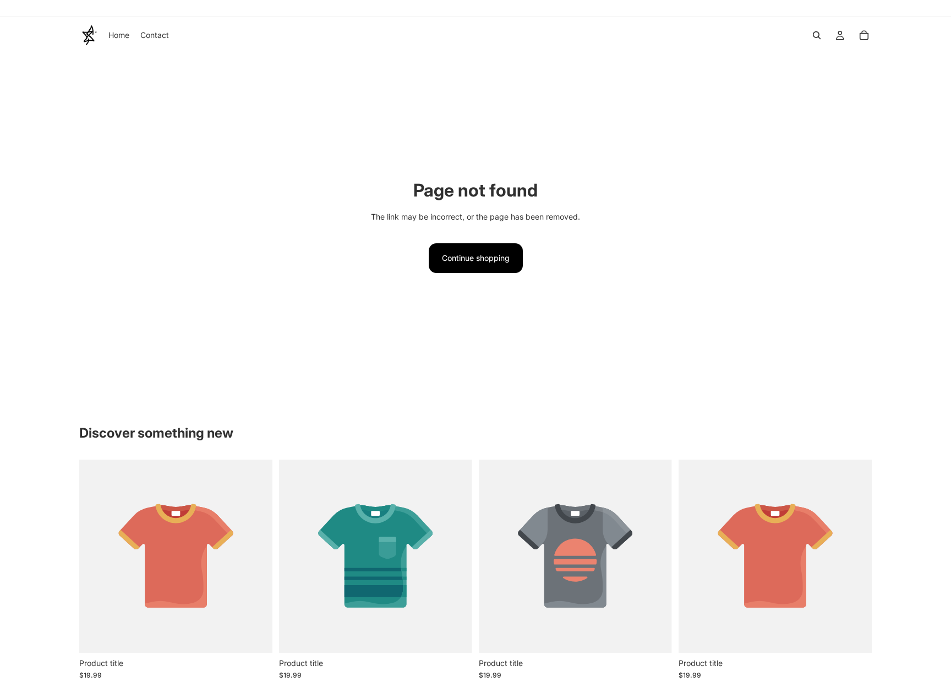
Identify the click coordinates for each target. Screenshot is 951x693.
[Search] (817, 35)
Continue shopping (476, 258)
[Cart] (864, 35)
